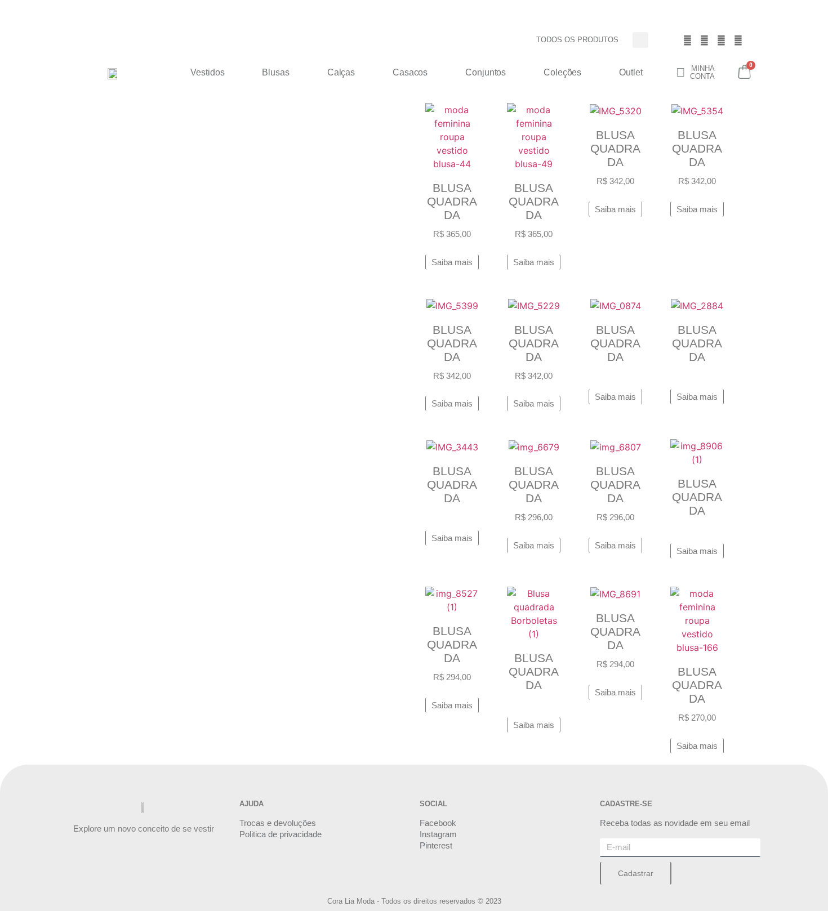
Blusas (275, 72)
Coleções (562, 72)
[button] (640, 40)
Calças (341, 72)
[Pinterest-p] (721, 40)
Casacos (410, 72)
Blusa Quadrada (452, 201)
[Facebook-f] (687, 40)
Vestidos (207, 72)
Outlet (630, 72)
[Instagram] (704, 40)
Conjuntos (485, 72)
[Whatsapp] (738, 40)
